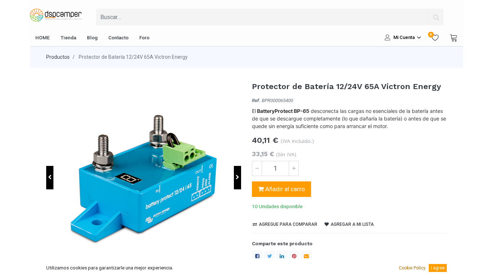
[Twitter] (269, 256)
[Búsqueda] (436, 17)
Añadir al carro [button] (284, 189)
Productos (58, 57)
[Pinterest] (294, 256)
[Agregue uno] (293, 168)
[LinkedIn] (281, 256)
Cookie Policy (412, 268)
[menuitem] (42, 37)
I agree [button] (438, 268)
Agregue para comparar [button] (287, 224)
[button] (49, 177)
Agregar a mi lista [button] (352, 224)
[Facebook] (257, 256)
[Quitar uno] (257, 168)
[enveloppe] (306, 256)
